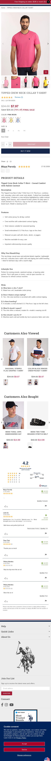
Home (3, 8)
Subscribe (6, 693)
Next (48, 44)
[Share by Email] (11, 161)
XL (19, 130)
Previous (3, 44)
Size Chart (4, 137)
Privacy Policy (21, 738)
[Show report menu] (46, 506)
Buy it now (25, 151)
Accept (24, 744)
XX (24, 130)
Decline (24, 750)
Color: (8, 115)
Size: (4, 126)
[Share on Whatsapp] (7, 161)
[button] (43, 333)
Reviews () (19, 97)
